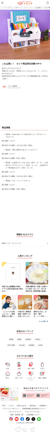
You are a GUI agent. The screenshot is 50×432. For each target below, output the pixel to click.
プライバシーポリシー (11, 409)
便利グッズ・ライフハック (23, 7)
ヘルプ (10, 406)
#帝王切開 (11, 345)
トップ (4, 7)
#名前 (40, 345)
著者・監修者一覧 (16, 415)
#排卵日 (28, 339)
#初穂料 (31, 345)
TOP (3, 406)
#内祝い (38, 339)
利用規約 (42, 406)
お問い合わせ (21, 406)
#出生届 (22, 345)
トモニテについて (14, 412)
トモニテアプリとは (32, 412)
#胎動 (19, 339)
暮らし (11, 7)
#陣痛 (11, 339)
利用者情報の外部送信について (33, 409)
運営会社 (33, 406)
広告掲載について (33, 415)
